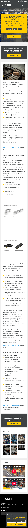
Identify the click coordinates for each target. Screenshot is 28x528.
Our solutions (9, 9)
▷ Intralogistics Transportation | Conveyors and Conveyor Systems (14, 10)
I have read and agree (16, 524)
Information (9, 29)
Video (20, 29)
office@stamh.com (5, 1)
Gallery (15, 29)
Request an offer (14, 36)
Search (22, 5)
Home (5, 9)
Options (11, 521)
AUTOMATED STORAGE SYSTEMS (18, 9)
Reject (21, 521)
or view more (14, 39)
